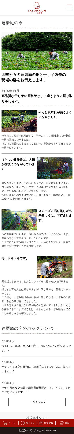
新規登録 (48, 423)
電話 (67, 423)
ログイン (30, 423)
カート (11, 423)
